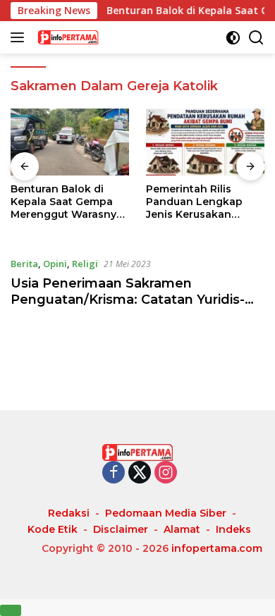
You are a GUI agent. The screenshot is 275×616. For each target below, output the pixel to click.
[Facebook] (113, 473)
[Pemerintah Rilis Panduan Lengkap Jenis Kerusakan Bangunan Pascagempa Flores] (205, 142)
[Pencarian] (256, 37)
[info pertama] (105, 37)
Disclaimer (120, 529)
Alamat (182, 529)
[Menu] (20, 37)
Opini (55, 263)
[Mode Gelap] (233, 37)
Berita (24, 263)
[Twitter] (139, 473)
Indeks (233, 529)
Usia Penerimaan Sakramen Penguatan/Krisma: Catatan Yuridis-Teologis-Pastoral (128, 300)
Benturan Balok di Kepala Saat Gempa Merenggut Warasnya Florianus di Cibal (67, 202)
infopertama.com (216, 548)
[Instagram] (165, 473)
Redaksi (69, 513)
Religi (85, 263)
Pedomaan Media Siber (165, 513)
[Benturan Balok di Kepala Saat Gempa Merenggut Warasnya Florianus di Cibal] (70, 142)
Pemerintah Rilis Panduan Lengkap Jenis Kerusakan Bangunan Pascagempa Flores (198, 202)
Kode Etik (53, 529)
